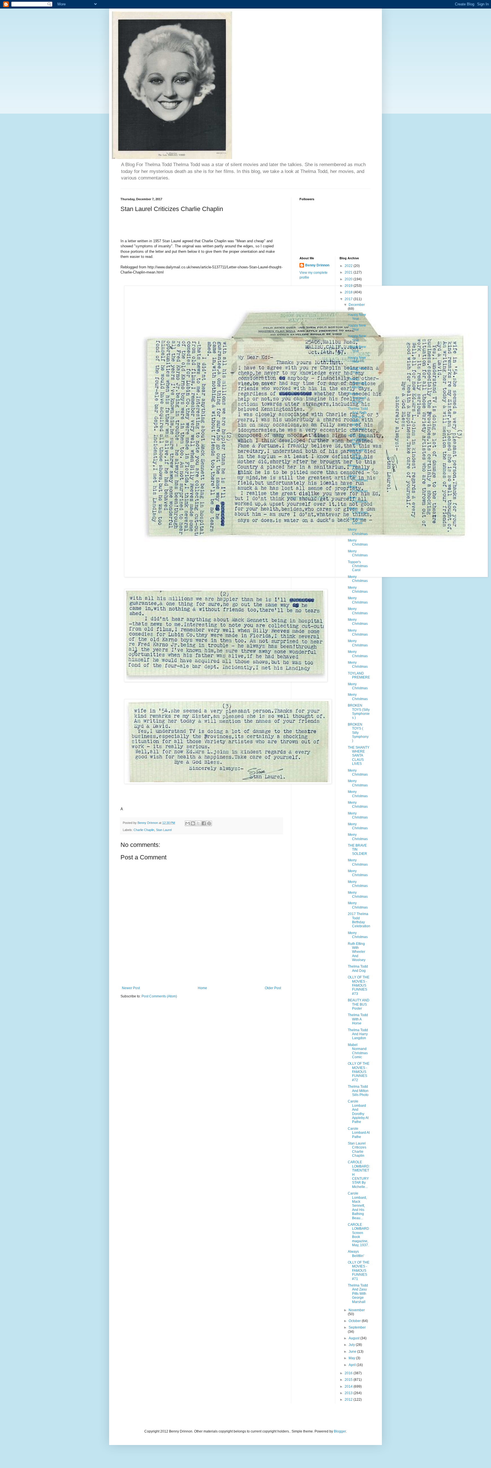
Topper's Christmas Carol (358, 566)
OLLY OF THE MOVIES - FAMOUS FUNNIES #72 (358, 1072)
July (352, 1345)
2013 (349, 1393)
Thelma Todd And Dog (358, 968)
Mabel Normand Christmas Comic (358, 1051)
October (355, 1321)
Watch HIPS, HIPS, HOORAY (357, 454)
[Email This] (187, 823)
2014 (349, 1386)
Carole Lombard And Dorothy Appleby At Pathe (358, 1111)
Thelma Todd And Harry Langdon (358, 1034)
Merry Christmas (358, 467)
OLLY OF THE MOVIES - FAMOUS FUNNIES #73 (358, 985)
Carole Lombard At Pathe (359, 1133)
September (357, 1327)
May (352, 1358)
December (357, 305)
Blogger (340, 1431)
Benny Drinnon (317, 265)
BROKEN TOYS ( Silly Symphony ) (358, 732)
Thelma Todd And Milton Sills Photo (358, 1091)
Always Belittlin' (356, 1254)
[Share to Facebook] (204, 823)
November (357, 1310)
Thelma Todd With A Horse (358, 1019)
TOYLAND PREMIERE (359, 675)
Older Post (273, 988)
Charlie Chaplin (144, 830)
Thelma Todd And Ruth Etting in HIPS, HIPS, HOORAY (358, 419)
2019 (349, 286)
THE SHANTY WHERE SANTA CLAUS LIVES (358, 756)
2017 (349, 299)
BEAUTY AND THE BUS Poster (358, 1004)
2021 (349, 272)
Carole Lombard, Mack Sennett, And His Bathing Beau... (357, 1205)
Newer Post (131, 988)
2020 (349, 279)
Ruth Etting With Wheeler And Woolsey (356, 952)
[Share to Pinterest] (209, 823)
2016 (349, 1373)
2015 (349, 1380)
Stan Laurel (164, 830)
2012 (349, 1400)
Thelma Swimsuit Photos (357, 383)
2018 (349, 292)
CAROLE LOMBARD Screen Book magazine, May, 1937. (358, 1235)
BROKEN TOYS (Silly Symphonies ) (359, 711)
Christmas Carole (355, 521)
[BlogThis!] (193, 823)
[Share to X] (198, 823)
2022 (349, 266)
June (353, 1352)
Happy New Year (357, 317)
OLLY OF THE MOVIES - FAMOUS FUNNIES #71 (358, 1270)
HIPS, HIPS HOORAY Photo (357, 440)
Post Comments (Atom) (159, 996)
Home (202, 988)
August (354, 1338)
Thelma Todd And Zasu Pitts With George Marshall (358, 1293)
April (353, 1365)
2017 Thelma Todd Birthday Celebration (359, 920)
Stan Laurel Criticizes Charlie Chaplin (357, 1149)
